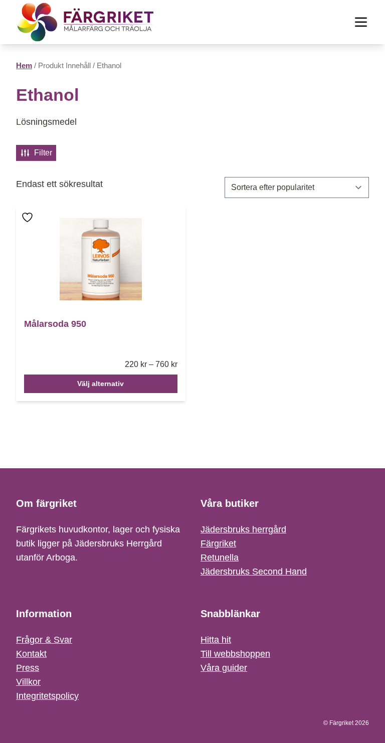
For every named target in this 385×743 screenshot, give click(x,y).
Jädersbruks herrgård (243, 529)
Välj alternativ (100, 384)
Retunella (220, 557)
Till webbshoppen (235, 654)
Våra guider (224, 668)
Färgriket (218, 543)
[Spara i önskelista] (28, 224)
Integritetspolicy (47, 696)
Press (27, 668)
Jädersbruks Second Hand (254, 572)
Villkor (28, 682)
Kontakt (31, 654)
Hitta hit (216, 640)
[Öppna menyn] (361, 22)
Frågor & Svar (44, 640)
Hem (24, 66)
